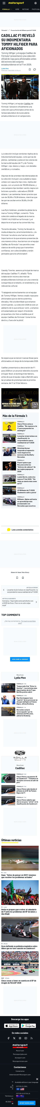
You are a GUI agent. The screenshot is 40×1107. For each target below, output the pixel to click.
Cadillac (27, 103)
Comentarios (20, 1071)
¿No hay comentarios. (20, 622)
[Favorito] (30, 69)
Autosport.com (20, 1058)
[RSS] (31, 1038)
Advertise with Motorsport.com (20, 1075)
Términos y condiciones (12, 1096)
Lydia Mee (5, 68)
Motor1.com (20, 1051)
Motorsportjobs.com (20, 1054)
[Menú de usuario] (35, 3)
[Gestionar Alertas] (23, 577)
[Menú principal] (4, 3)
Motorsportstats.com (20, 1061)
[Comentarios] (35, 69)
